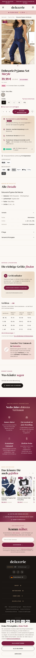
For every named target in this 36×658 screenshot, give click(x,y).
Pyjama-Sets (11, 17)
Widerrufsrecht (27, 606)
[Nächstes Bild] (32, 41)
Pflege (4, 232)
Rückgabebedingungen (15, 606)
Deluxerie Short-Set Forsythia (23, 499)
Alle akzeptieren (18, 643)
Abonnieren (18, 544)
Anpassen (18, 654)
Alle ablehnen (18, 648)
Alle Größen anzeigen (7, 333)
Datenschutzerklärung (26, 549)
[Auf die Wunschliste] (31, 23)
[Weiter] (32, 473)
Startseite (4, 17)
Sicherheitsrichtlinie (11, 611)
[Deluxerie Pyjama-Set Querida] (9, 486)
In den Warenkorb (21, 112)
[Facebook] (18, 572)
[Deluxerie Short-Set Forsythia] (24, 486)
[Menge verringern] (3, 112)
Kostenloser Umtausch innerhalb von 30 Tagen (25, 2)
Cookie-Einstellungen (25, 611)
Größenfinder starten (16, 287)
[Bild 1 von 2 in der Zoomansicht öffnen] (18, 42)
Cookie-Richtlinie (25, 609)
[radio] (3, 94)
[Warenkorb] (33, 7)
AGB (6, 606)
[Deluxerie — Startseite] (18, 7)
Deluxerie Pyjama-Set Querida (9, 499)
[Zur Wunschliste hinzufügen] (13, 478)
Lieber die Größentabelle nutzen (14, 293)
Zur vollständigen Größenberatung (23, 336)
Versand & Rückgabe (8, 237)
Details (4, 212)
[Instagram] (14, 572)
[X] (22, 572)
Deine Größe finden (29, 99)
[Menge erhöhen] (9, 112)
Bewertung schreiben (13, 385)
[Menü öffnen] (3, 7)
